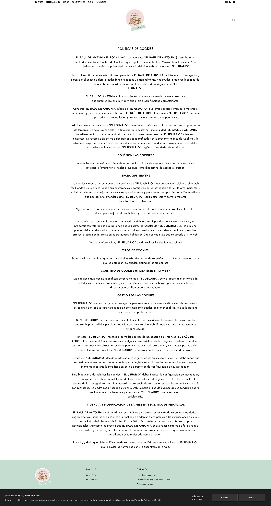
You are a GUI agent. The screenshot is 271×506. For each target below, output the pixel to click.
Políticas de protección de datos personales (154, 479)
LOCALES (39, 2)
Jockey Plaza (91, 475)
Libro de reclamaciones (146, 475)
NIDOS (66, 2)
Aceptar (225, 497)
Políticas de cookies (145, 484)
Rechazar (252, 497)
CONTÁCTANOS (78, 2)
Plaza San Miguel (93, 479)
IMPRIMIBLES (101, 2)
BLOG (90, 2)
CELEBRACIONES (53, 2)
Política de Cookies (153, 500)
